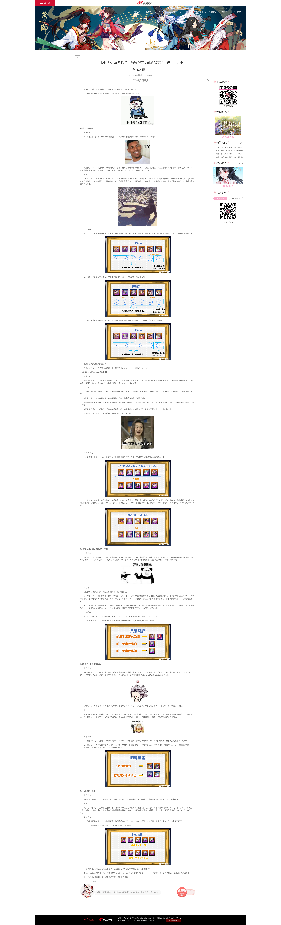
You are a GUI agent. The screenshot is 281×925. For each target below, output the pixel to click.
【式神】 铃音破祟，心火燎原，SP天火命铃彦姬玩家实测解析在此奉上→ (229, 154)
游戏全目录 (46, 3)
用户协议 (178, 918)
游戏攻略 (174, 12)
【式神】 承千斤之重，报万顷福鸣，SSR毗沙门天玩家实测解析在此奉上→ (229, 150)
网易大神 (237, 12)
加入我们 (171, 918)
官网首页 (137, 12)
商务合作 (165, 918)
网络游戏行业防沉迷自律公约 (145, 920)
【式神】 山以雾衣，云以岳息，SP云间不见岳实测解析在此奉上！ (229, 157)
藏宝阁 (224, 12)
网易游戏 (159, 918)
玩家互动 (187, 12)
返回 (77, 58)
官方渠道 (199, 12)
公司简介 (120, 918)
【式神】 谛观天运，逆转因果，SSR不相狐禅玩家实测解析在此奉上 (229, 147)
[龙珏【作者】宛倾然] (228, 175)
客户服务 (126, 918)
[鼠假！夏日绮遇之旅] (228, 125)
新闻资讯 (149, 12)
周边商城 (212, 12)
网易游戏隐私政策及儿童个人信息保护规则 (142, 918)
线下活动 (162, 12)
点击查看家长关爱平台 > (173, 920)
